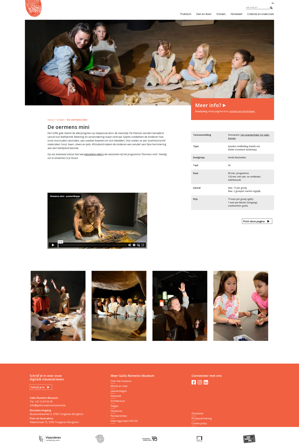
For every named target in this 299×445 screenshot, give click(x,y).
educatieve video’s (94, 154)
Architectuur (118, 401)
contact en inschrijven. (242, 111)
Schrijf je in (38, 387)
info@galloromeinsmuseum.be (48, 405)
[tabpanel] (59, 307)
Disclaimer (198, 413)
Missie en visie (119, 386)
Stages (115, 406)
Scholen (221, 14)
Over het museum (121, 381)
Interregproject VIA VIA (124, 421)
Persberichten (119, 416)
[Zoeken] (273, 7)
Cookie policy (199, 423)
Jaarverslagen (119, 391)
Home (50, 119)
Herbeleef (236, 14)
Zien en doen (203, 14)
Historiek (116, 396)
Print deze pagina (254, 221)
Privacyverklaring (202, 418)
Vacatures (116, 411)
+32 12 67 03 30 (44, 401)
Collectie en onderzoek (260, 14)
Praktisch (185, 14)
